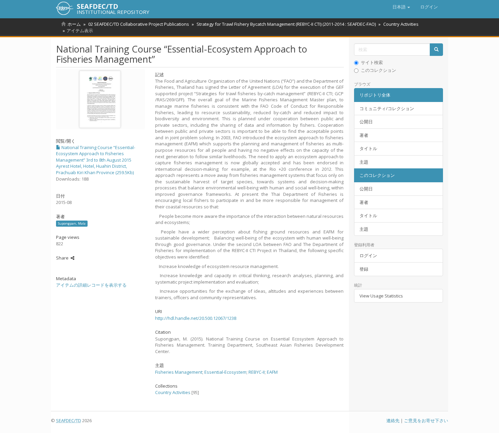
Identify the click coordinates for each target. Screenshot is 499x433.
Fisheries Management (178, 372)
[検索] (436, 49)
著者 (363, 135)
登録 (363, 269)
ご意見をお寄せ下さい (426, 420)
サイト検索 (372, 62)
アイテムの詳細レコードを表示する (91, 285)
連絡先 (393, 420)
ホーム (74, 24)
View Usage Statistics (381, 296)
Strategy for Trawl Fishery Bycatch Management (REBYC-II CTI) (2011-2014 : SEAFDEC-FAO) (286, 24)
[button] (401, 7)
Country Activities (401, 24)
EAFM (272, 372)
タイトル (368, 148)
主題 (363, 162)
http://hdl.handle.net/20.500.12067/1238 (195, 318)
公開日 (366, 122)
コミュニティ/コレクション (386, 108)
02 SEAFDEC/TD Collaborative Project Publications (138, 24)
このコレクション (378, 70)
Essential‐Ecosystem (225, 372)
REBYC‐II (256, 372)
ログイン (368, 255)
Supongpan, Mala (72, 223)
